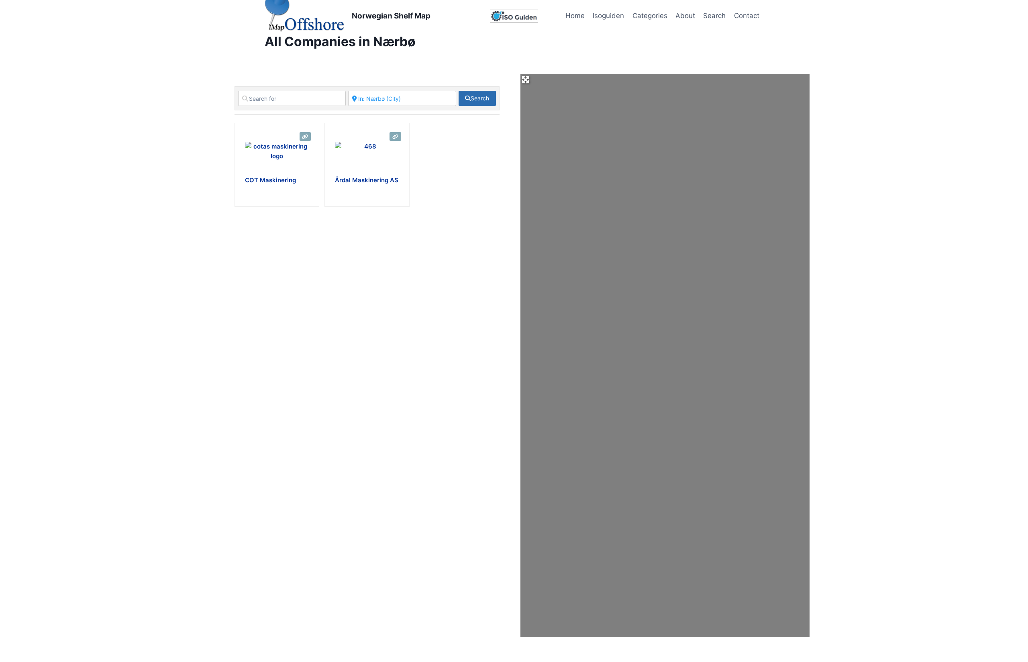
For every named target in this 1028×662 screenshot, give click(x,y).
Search (714, 16)
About (685, 16)
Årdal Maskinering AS (366, 180)
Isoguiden (608, 16)
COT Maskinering (270, 180)
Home (575, 16)
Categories (649, 16)
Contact (746, 16)
